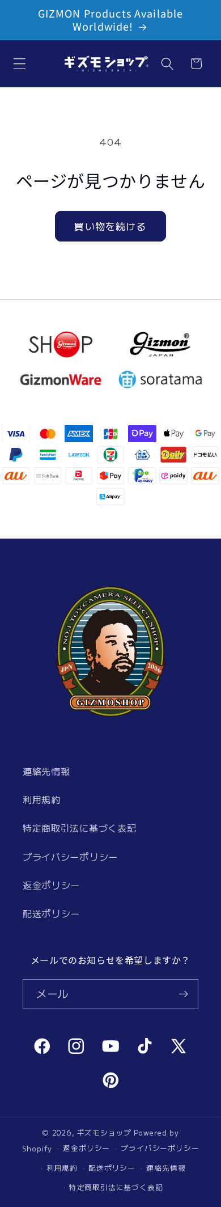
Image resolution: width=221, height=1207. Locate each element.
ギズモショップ (104, 1132)
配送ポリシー (51, 913)
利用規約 (42, 799)
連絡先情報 (46, 771)
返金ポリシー (51, 885)
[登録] (183, 994)
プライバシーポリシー (70, 856)
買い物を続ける (110, 226)
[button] (19, 63)
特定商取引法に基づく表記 (79, 828)
